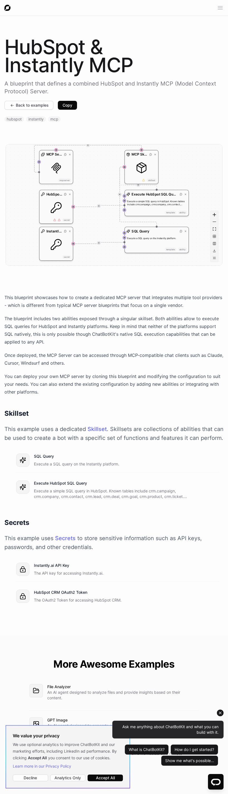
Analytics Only (67, 777)
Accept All (105, 777)
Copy (67, 105)
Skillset (97, 429)
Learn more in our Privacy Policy (42, 766)
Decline (30, 777)
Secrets (65, 538)
